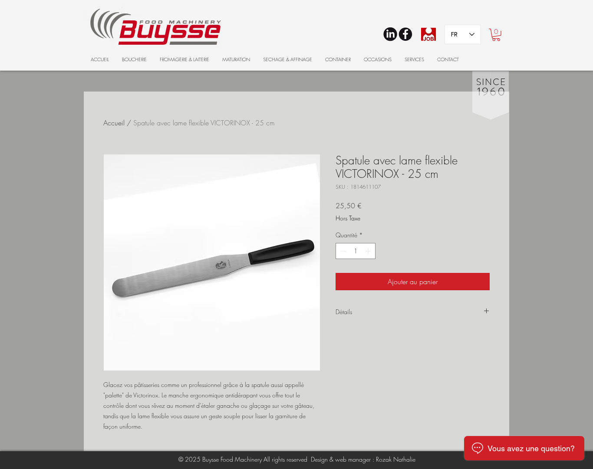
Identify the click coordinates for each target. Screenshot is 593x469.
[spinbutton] (355, 251)
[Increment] (368, 251)
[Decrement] (342, 251)
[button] (496, 35)
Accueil (114, 123)
